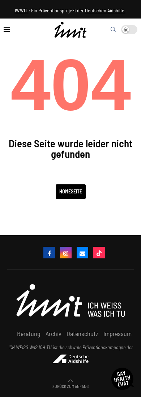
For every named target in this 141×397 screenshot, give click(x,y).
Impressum (117, 333)
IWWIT (22, 10)
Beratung (28, 333)
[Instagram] (66, 252)
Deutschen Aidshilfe (105, 10)
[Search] (113, 29)
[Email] (82, 252)
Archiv (53, 333)
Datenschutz (82, 333)
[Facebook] (49, 252)
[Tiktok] (99, 252)
